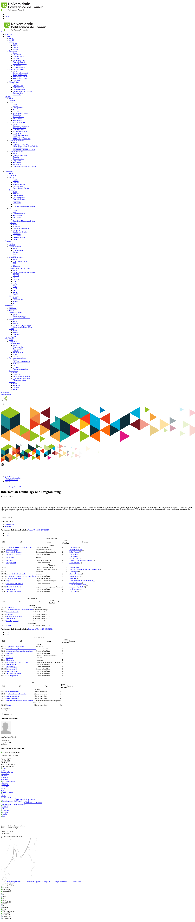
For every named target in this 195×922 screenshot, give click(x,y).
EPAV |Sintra (17, 133)
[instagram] (6, 885)
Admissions (8, 34)
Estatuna (15, 351)
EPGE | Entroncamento (20, 135)
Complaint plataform (14, 882)
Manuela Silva (74, 567)
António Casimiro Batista (77, 585)
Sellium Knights (18, 352)
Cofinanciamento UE (20, 67)
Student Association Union (21, 376)
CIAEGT (16, 276)
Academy (16, 301)
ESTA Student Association (21, 378)
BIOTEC (16, 274)
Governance (13, 51)
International (9, 305)
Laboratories (17, 95)
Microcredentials (18, 117)
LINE (15, 287)
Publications (17, 66)
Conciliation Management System (24, 206)
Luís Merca (73, 556)
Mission (15, 49)
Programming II (11, 589)
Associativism (13, 371)
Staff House (17, 203)
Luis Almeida (73, 547)
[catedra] (4, 814)
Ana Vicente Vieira (75, 583)
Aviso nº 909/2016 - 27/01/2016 (38, 530)
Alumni (15, 239)
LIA (14, 256)
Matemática (10, 557)
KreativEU (12, 310)
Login (7, 16)
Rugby (15, 354)
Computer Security (12, 612)
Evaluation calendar (11, 480)
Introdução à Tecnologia (14, 554)
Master (15, 109)
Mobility (11, 320)
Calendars (16, 157)
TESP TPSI (8, 476)
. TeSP (18, 487)
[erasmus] (4, 812)
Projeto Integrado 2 (12, 698)
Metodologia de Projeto (13, 587)
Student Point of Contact (21, 188)
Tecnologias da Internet (13, 591)
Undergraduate (18, 108)
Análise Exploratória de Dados (16, 574)
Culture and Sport (14, 343)
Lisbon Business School (20, 148)
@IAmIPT (12, 223)
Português (9, 560)
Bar (14, 365)
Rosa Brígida (73, 572)
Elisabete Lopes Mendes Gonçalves (80, 560)
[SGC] (3, 808)
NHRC (15, 290)
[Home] (22, 11)
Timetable (8, 481)
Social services (17, 162)
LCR (14, 283)
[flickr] (18, 885)
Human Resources (19, 89)
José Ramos (73, 554)
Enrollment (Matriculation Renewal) (24, 166)
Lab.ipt (15, 252)
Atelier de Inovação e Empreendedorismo (19, 610)
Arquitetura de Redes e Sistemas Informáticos (21, 576)
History (11, 42)
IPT (2, 31)
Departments (17, 80)
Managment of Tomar (20, 75)
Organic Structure (61, 882)
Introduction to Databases (14, 584)
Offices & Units (14, 82)
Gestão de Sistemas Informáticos (16, 694)
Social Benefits (18, 215)
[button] (1, 920)
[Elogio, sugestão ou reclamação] (6, 797)
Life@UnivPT (9, 338)
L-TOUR (16, 288)
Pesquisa (6, 392)
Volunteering (17, 234)
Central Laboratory (15, 246)
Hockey (15, 356)
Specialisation (17, 120)
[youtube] (10, 885)
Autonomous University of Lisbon (24, 150)
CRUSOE (16, 334)
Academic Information (16, 151)
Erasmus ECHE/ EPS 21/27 (22, 325)
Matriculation (17, 164)
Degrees (11, 102)
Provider (15, 182)
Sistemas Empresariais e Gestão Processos (19, 700)
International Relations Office (22, 327)
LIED (15, 285)
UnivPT (7, 36)
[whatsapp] (22, 885)
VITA (15, 292)
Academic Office (18, 87)
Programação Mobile (13, 696)
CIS (14, 277)
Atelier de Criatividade (13, 578)
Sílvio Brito (73, 578)
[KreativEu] (5, 810)
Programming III (11, 618)
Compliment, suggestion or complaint (37, 882)
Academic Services (19, 184)
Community (8, 172)
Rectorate (16, 58)
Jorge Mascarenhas (75, 550)
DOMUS (16, 279)
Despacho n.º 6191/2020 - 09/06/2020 (40, 629)
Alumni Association (19, 380)
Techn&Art (16, 267)
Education (8, 97)
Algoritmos (10, 607)
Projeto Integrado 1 (12, 671)
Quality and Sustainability (21, 228)
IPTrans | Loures (18, 129)
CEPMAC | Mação (19, 137)
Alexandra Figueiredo (76, 587)
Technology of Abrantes (20, 76)
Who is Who (76, 882)
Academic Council (19, 62)
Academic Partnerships (16, 140)
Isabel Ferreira (74, 552)
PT (6, 18)
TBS (14, 303)
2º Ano (7, 535)
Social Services (18, 93)
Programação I (11, 563)
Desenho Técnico (12, 550)
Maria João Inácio (75, 574)
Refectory (16, 363)
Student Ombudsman (20, 64)
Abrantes (16, 387)
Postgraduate (17, 115)
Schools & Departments (16, 69)
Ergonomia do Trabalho (14, 552)
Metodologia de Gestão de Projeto (17, 662)
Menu (11, 38)
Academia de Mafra (19, 128)
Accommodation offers (20, 369)
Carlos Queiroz (74, 576)
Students (11, 177)
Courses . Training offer (8, 487)
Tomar (15, 389)
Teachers (12, 190)
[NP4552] (4, 807)
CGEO (15, 263)
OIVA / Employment (19, 237)
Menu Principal (6, 394)
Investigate (16, 201)
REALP (11, 329)
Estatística (9, 658)
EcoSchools (17, 235)
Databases (9, 614)
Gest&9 (15, 294)
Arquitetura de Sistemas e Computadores (19, 547)
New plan (8, 526)
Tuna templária (18, 349)
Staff (10, 208)
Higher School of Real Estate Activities (25, 146)
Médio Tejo (12, 382)
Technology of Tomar (20, 78)
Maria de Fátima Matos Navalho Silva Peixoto (84, 569)
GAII (14, 254)
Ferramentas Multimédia (14, 616)
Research (8, 241)
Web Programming (12, 621)
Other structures (14, 296)
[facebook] (2, 885)
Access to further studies (13, 478)
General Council (18, 56)
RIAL (15, 336)
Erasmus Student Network (21, 318)
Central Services (18, 195)
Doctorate (16, 111)
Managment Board (19, 60)
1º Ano (7, 533)
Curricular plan (10, 525)
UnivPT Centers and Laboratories (20, 268)
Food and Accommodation (17, 358)
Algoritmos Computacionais (15, 646)
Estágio (8, 625)
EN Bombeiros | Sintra (20, 131)
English (8, 580)
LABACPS (17, 281)
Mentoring (16, 230)
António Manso (74, 563)
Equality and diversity (20, 232)
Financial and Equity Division (22, 91)
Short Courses (17, 119)
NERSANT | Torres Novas (21, 139)
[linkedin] (14, 885)
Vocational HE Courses (20, 113)
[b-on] (3, 816)
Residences (16, 367)
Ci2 (14, 265)
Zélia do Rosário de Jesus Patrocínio (81, 580)
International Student (15, 312)
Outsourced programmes (17, 122)
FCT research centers (16, 257)
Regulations (17, 161)
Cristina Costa (74, 558)
